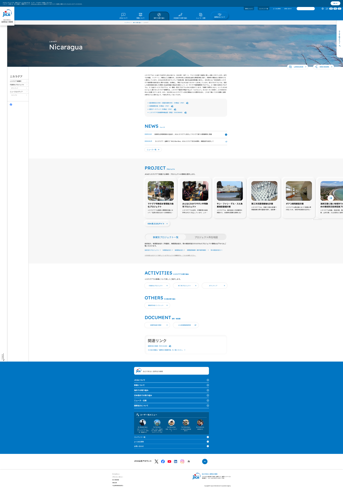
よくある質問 (276, 9)
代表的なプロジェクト (17, 85)
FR (335, 9)
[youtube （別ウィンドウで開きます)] (169, 461)
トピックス (14, 95)
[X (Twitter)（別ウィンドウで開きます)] (156, 461)
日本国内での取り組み (143, 395)
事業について (139, 385)
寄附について (249, 9)
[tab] (322, 9)
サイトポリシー (116, 474)
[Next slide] (331, 198)
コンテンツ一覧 (263, 9)
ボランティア (14, 88)
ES (339, 9)
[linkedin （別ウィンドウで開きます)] (176, 461)
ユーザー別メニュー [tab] (148, 414)
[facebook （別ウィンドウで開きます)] (163, 461)
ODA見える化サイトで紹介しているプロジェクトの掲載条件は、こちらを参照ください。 (170, 255)
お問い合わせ (288, 9)
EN (331, 9)
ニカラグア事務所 (15, 81)
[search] (306, 8)
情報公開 (114, 482)
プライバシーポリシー (36, 4)
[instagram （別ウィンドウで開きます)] (182, 461)
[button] (297, 67)
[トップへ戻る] (205, 461)
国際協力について (141, 405)
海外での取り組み (141, 390)
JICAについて (139, 380)
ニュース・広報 (140, 400)
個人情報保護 (115, 479)
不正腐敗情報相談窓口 (117, 485)
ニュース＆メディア (16, 92)
